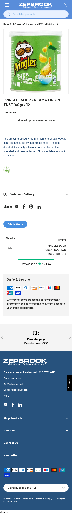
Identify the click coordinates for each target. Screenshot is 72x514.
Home (6, 24)
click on (4, 512)
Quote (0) (69, 383)
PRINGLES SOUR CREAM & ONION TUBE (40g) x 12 (35, 24)
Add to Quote (15, 223)
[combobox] (36, 14)
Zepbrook (10, 498)
